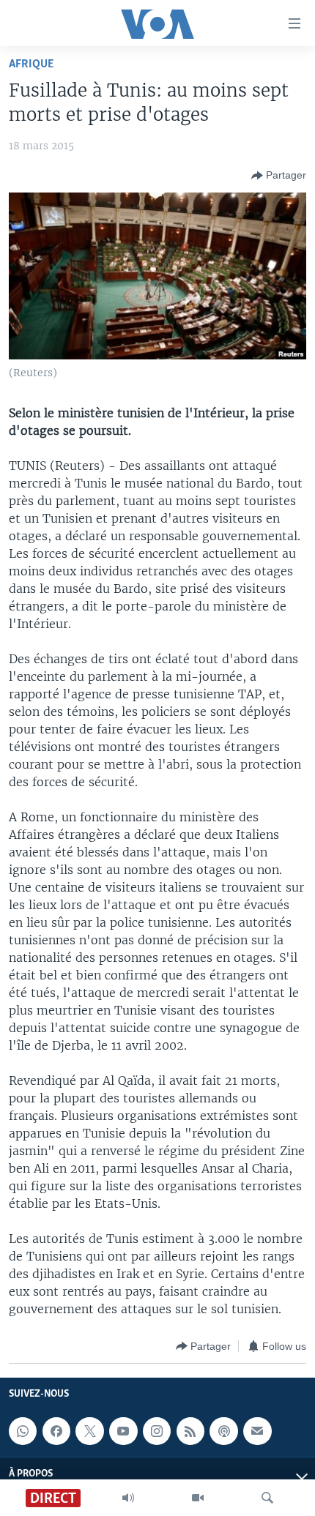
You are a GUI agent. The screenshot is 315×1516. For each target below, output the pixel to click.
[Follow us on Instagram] (157, 1431)
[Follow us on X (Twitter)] (89, 1431)
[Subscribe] (257, 1431)
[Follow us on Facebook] (56, 1431)
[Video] (198, 1497)
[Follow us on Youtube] (123, 1431)
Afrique (31, 64)
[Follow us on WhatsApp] (23, 1431)
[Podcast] (223, 1431)
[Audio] (128, 1497)
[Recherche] (267, 1497)
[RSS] (190, 1431)
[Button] (278, 175)
